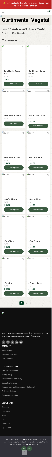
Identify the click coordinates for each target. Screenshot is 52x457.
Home (4, 29)
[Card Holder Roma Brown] (38, 56)
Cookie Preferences (9, 383)
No (29, 449)
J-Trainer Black (34, 283)
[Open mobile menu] (3, 11)
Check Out (6, 424)
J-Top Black (9, 241)
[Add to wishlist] (23, 47)
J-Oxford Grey (34, 199)
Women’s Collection (9, 354)
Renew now (43, 3)
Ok (24, 449)
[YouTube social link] (17, 342)
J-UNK (6, 76)
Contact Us (6, 411)
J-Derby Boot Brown (37, 115)
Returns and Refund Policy (12, 379)
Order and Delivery (9, 391)
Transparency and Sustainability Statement (18, 387)
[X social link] (8, 342)
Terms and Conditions (10, 370)
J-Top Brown (34, 241)
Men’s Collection (8, 350)
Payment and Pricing (10, 395)
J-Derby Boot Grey (12, 157)
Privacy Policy (7, 375)
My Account (6, 428)
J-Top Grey (8, 283)
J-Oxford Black (35, 157)
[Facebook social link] (3, 342)
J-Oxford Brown (11, 199)
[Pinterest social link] (21, 342)
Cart (3, 420)
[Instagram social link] (12, 342)
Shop (4, 415)
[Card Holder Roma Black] (13, 56)
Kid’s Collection (7, 359)
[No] (24, 452)
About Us (5, 407)
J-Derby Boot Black (12, 115)
